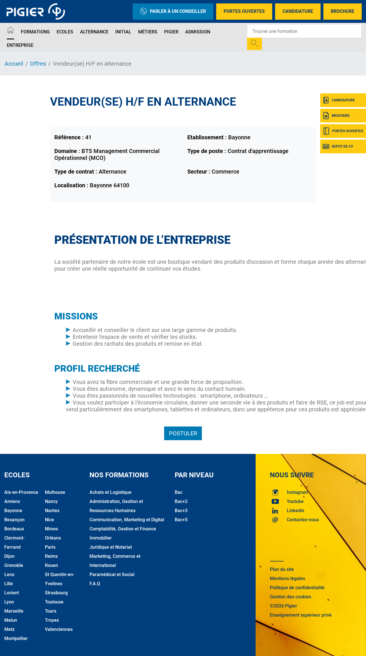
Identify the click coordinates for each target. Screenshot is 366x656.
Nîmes (51, 529)
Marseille (13, 611)
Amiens (12, 501)
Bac (178, 492)
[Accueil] (10, 31)
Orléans (53, 538)
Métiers (147, 32)
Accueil (14, 63)
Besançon (14, 519)
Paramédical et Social (111, 574)
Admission (197, 32)
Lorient (11, 592)
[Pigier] (37, 11)
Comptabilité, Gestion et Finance (122, 529)
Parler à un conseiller (178, 11)
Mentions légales (287, 578)
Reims (51, 556)
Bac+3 (181, 510)
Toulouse (54, 602)
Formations (35, 32)
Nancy (51, 501)
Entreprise (20, 45)
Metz (9, 629)
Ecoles (65, 32)
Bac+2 (181, 501)
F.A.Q (94, 583)
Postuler (183, 433)
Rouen (51, 565)
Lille (8, 583)
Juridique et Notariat (110, 547)
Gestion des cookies (290, 596)
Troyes (52, 620)
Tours (50, 611)
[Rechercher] (254, 44)
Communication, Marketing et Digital (126, 519)
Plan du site (282, 569)
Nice (49, 519)
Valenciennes (59, 629)
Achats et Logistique (110, 492)
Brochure (342, 11)
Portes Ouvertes (244, 11)
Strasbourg (56, 592)
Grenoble (13, 565)
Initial (123, 32)
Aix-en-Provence (21, 492)
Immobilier (100, 538)
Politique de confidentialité (297, 587)
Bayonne (13, 510)
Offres (38, 63)
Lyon (9, 602)
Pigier (171, 32)
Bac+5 (181, 519)
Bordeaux (14, 529)
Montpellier (16, 638)
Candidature (298, 11)
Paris (50, 547)
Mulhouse (55, 492)
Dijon (9, 556)
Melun (10, 620)
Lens (9, 574)
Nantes (52, 510)
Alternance (94, 32)
